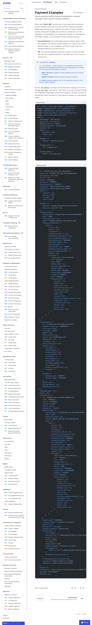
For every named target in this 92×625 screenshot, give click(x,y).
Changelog (63, 2)
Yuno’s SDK (47, 24)
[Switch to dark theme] (23, 3)
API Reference (47, 2)
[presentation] (13, 306)
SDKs (56, 2)
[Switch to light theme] (21, 3)
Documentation (36, 2)
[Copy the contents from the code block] (84, 102)
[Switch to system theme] (19, 3)
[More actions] (85, 12)
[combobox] (13, 623)
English (5, 623)
